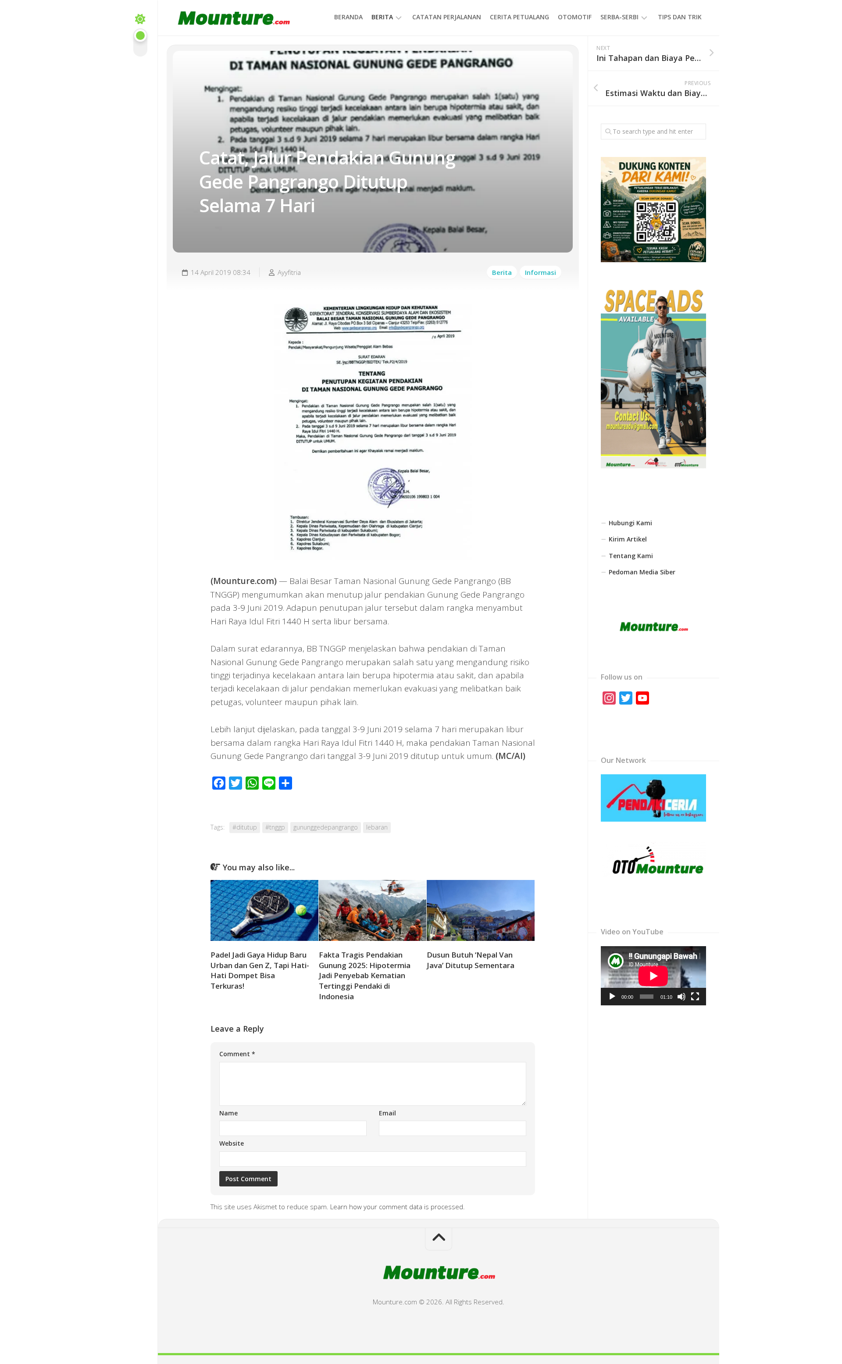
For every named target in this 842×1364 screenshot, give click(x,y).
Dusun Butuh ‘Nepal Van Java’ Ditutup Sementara (470, 960)
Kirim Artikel (628, 539)
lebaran (377, 827)
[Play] (612, 996)
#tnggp (275, 827)
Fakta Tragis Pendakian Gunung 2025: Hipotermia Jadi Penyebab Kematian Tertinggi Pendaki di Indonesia (364, 975)
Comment (237, 1054)
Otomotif (575, 17)
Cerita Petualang (519, 17)
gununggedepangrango (325, 827)
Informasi (540, 272)
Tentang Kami (631, 556)
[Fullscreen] (695, 996)
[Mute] (681, 996)
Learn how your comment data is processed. (397, 1206)
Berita (382, 17)
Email (387, 1113)
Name (228, 1113)
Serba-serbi (619, 17)
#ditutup (244, 827)
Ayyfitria (289, 272)
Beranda (348, 17)
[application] (653, 975)
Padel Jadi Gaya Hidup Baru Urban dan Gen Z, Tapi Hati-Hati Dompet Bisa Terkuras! (259, 970)
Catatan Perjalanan (446, 17)
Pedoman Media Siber (642, 572)
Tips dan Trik (680, 17)
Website (231, 1143)
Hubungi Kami (630, 523)
